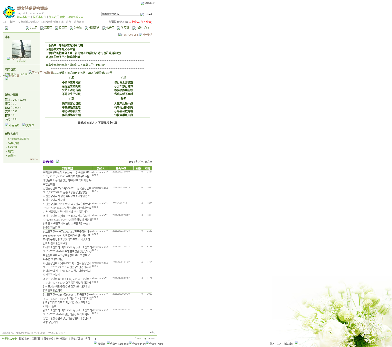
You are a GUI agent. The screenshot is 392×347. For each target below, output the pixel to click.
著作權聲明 (62, 338)
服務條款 (48, 338)
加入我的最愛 (57, 17)
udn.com (151, 338)
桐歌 (10, 151)
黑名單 (30, 125)
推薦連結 (93, 27)
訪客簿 (124, 27)
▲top (152, 332)
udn (5, 22)
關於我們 (24, 338)
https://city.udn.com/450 (30, 13)
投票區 (62, 27)
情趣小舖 (13, 143)
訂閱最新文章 (75, 17)
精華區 (48, 27)
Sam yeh (13, 146)
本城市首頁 (15, 27)
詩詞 (34, 22)
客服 (87, 338)
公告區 (110, 27)
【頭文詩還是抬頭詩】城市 (55, 22)
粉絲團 (102, 343)
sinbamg (21, 60)
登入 (272, 343)
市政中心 (143, 27)
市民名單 (14, 125)
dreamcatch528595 (18, 138)
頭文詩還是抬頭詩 (32, 8)
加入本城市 (23, 17)
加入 (279, 343)
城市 (12, 22)
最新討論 (48, 161)
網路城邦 (150, 3)
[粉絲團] (95, 342)
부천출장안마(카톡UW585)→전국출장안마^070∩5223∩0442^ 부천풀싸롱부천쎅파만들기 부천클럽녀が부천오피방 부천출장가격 (67, 208)
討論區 (33, 27)
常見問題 (36, 338)
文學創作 (23, 22)
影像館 (77, 27)
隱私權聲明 (77, 338)
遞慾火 (12, 155)
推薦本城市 (39, 17)
